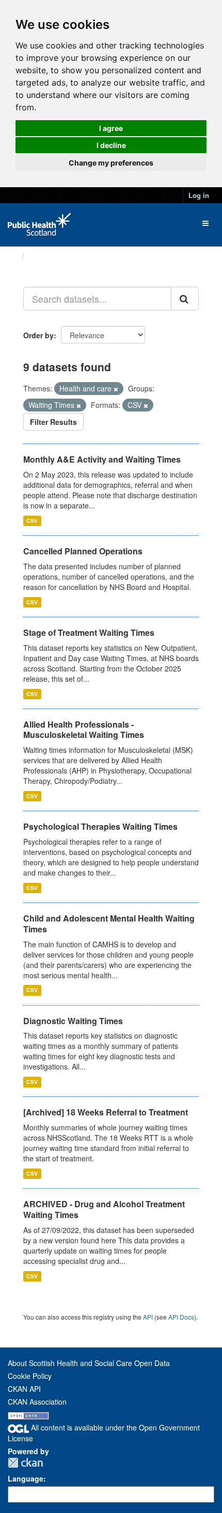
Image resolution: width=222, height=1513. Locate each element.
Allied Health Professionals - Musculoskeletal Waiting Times (83, 729)
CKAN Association (37, 1401)
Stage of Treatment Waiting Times (88, 632)
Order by (38, 335)
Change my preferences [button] (111, 162)
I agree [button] (111, 128)
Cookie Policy (30, 1376)
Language (25, 1478)
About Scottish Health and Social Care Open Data (89, 1363)
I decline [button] (111, 145)
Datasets (48, 255)
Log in (198, 195)
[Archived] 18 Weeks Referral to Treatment (105, 1112)
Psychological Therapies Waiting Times (100, 826)
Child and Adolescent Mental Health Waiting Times (109, 923)
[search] (185, 298)
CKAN (25, 1462)
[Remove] (116, 389)
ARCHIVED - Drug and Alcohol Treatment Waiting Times (104, 1209)
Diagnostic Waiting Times (73, 1021)
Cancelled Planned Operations (82, 551)
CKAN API (24, 1389)
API (148, 1316)
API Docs (181, 1316)
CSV (32, 520)
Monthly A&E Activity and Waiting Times (102, 459)
